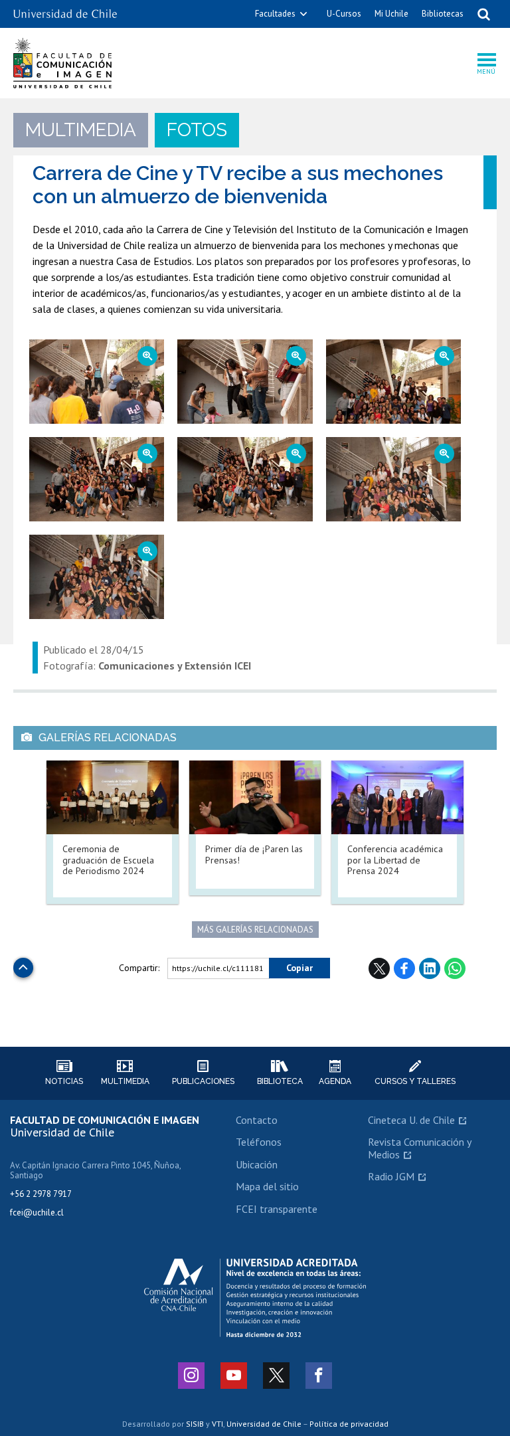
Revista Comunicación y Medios (419, 1147)
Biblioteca (280, 1081)
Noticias (64, 1081)
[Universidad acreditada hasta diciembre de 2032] (255, 1298)
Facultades (275, 13)
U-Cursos (344, 13)
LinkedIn (429, 968)
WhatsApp (455, 968)
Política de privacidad (348, 1424)
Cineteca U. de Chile (411, 1119)
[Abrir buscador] (483, 14)
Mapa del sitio (267, 1186)
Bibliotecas (443, 13)
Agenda (335, 1081)
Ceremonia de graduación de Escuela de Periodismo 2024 (108, 859)
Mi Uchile (391, 13)
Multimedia (125, 1081)
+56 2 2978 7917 (41, 1194)
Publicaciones (203, 1081)
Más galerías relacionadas (255, 929)
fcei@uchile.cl (37, 1212)
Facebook (404, 968)
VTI (217, 1424)
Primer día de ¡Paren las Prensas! (254, 854)
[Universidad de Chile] (65, 9)
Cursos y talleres (415, 1081)
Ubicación (257, 1164)
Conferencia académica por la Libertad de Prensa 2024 (395, 859)
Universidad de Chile (263, 1424)
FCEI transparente (276, 1208)
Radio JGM (391, 1176)
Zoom (80, 345)
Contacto (257, 1119)
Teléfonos (259, 1141)
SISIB (195, 1424)
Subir (23, 964)
